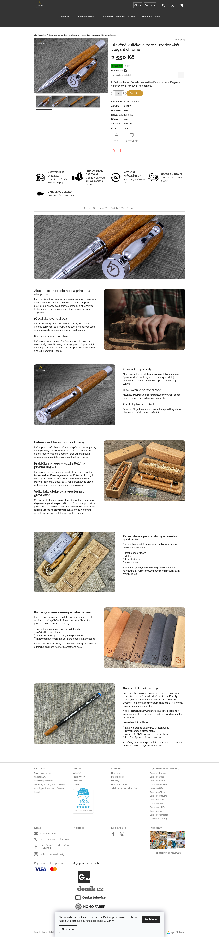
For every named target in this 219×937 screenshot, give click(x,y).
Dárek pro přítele (157, 792)
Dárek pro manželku (159, 815)
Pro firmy (115, 781)
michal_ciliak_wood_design (52, 854)
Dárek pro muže (157, 811)
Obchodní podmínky (43, 781)
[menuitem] (65, 16)
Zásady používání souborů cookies (49, 788)
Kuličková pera (132, 101)
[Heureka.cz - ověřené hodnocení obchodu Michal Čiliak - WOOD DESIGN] (90, 801)
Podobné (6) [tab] (117, 208)
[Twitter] (114, 150)
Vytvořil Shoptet (178, 932)
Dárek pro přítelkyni (158, 796)
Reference (77, 781)
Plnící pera (116, 773)
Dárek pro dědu (157, 803)
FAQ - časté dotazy (42, 773)
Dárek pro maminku (158, 784)
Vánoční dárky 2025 (158, 818)
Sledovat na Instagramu (170, 853)
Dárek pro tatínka (157, 781)
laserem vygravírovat (134, 547)
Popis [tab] (87, 208)
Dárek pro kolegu (157, 800)
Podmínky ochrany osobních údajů (49, 784)
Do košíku (135, 93)
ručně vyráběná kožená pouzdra (60, 620)
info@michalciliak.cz (49, 833)
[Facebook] (121, 150)
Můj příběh (77, 773)
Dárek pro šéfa (156, 788)
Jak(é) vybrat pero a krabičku (124, 788)
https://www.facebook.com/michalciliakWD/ (54, 846)
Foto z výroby (79, 777)
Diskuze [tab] (131, 208)
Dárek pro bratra (157, 777)
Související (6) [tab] (100, 208)
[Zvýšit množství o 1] (124, 93)
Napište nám (40, 777)
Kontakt (37, 792)
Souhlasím (151, 919)
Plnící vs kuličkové (119, 784)
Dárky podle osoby (158, 773)
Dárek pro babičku (158, 807)
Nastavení (68, 929)
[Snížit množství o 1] (113, 93)
